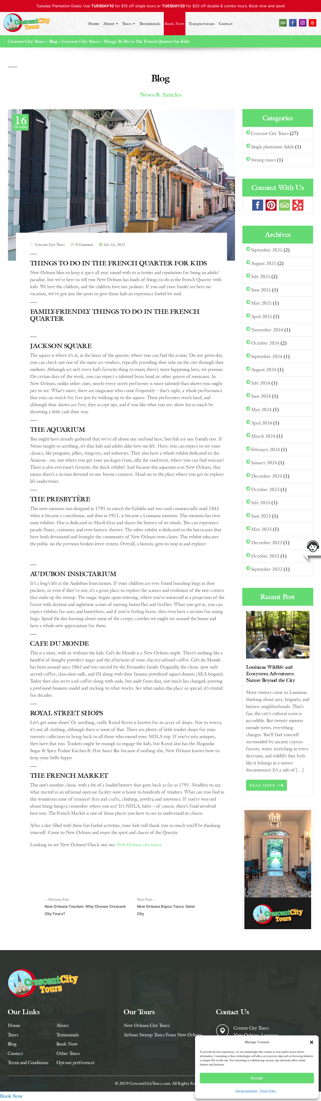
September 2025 (266, 250)
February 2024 (265, 449)
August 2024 (263, 369)
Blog (12, 1044)
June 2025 (261, 290)
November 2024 (267, 330)
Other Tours (68, 1053)
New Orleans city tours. (139, 844)
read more (262, 785)
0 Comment (84, 244)
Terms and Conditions (28, 1062)
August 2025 (263, 263)
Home (93, 23)
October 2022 (265, 556)
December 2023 (266, 476)
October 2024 (265, 343)
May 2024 (261, 409)
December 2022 (266, 542)
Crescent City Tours (49, 244)
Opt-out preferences (246, 1091)
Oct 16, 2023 (114, 244)
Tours (127, 23)
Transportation (202, 23)
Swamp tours (263, 160)
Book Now (174, 23)
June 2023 (261, 516)
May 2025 (261, 303)
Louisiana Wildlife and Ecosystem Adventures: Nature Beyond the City (270, 673)
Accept (257, 1078)
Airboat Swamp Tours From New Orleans (163, 1035)
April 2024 (261, 423)
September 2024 (266, 356)
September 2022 (266, 569)
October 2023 (265, 489)
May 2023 (261, 529)
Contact (226, 23)
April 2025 (261, 316)
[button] (311, 1042)
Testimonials (149, 23)
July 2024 (260, 383)
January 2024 (264, 462)
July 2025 (260, 276)
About (109, 23)
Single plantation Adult (272, 146)
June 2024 (261, 396)
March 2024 (263, 436)
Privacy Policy (268, 1091)
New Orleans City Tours (147, 1025)
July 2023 (260, 502)
